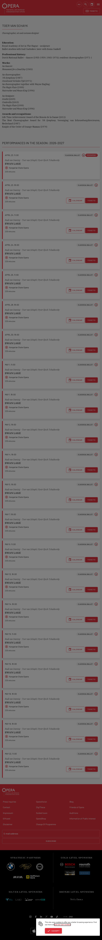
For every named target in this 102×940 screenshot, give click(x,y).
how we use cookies (62, 925)
